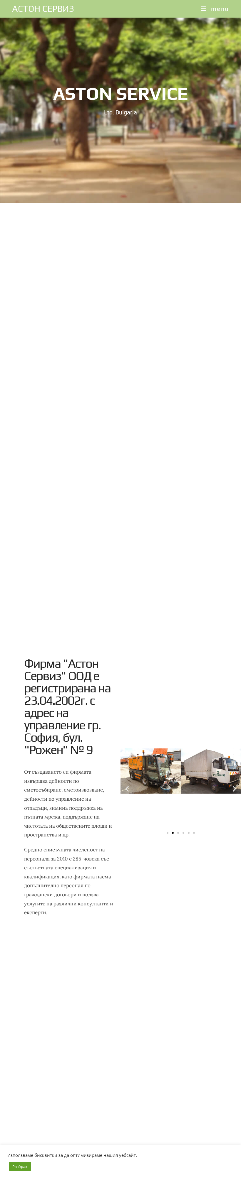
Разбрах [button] (19, 1166)
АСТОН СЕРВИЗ (43, 9)
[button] (127, 788)
